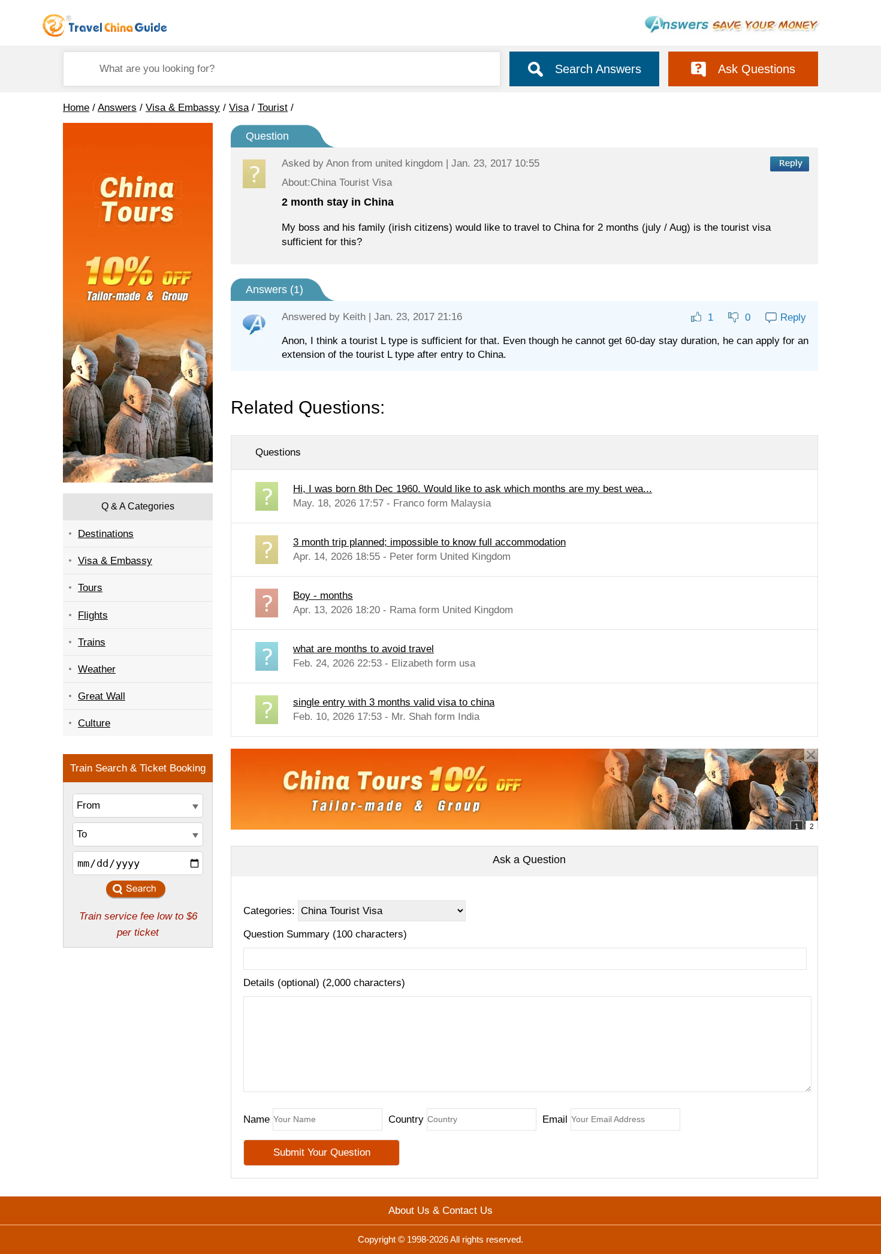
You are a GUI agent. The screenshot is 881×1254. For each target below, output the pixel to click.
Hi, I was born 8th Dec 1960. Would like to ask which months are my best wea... (472, 489)
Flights (93, 615)
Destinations (106, 533)
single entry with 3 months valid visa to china (393, 702)
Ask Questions (756, 69)
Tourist (273, 107)
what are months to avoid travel (363, 649)
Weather (97, 669)
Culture (94, 723)
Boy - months (323, 595)
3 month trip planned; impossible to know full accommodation (429, 542)
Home (76, 107)
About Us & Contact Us (440, 1210)
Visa (239, 107)
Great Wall (101, 696)
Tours (90, 587)
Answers (117, 107)
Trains (91, 642)
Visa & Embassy (183, 107)
